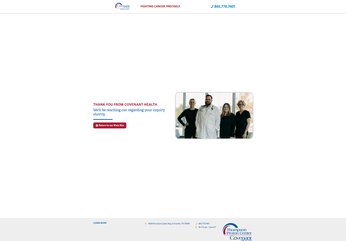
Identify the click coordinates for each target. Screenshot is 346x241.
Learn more (100, 223)
